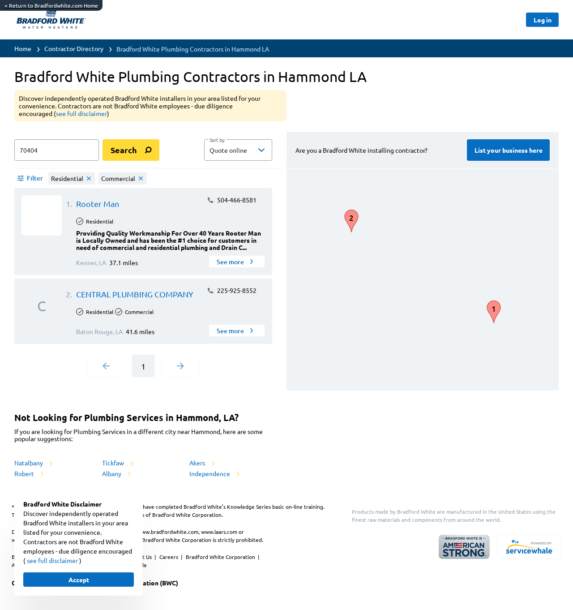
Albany (112, 473)
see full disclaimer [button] (81, 113)
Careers (169, 556)
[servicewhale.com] (529, 547)
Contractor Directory (73, 48)
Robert (24, 473)
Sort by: (217, 140)
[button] (238, 150)
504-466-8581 (236, 200)
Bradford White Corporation (221, 556)
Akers (197, 463)
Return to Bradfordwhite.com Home (51, 5)
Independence (210, 473)
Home (22, 48)
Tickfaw (113, 463)
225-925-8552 (236, 290)
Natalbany (29, 463)
